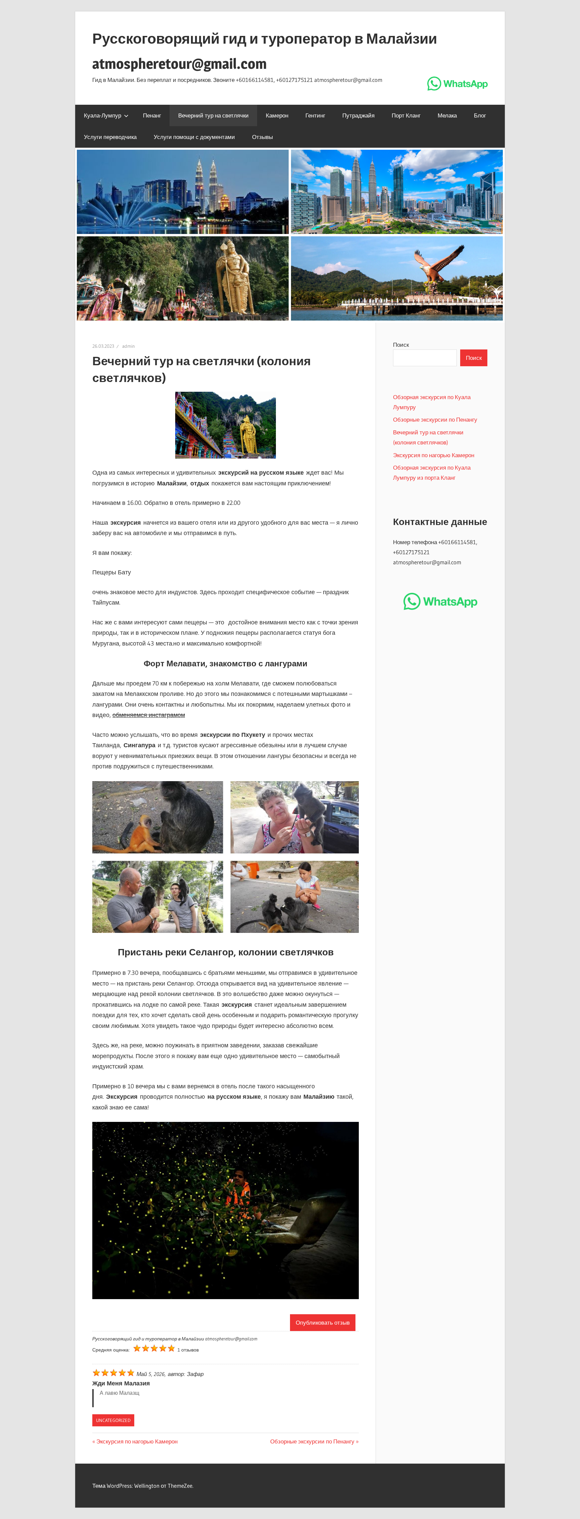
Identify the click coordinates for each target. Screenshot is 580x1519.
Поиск (401, 344)
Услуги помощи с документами (194, 136)
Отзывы (262, 136)
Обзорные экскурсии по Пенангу (312, 1441)
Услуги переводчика (110, 136)
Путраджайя (358, 115)
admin (128, 346)
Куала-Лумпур (102, 115)
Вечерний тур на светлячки (213, 115)
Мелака (447, 115)
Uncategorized (113, 1420)
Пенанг (152, 115)
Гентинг (315, 115)
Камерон (277, 115)
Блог (480, 115)
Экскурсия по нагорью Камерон (137, 1441)
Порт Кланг (406, 115)
